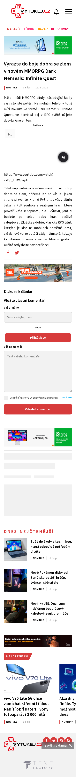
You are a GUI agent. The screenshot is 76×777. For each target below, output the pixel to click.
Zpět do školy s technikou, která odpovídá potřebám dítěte (51, 546)
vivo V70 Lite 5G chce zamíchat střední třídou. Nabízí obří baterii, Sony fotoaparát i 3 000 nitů (26, 706)
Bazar (43, 29)
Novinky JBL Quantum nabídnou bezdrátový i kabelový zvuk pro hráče (49, 608)
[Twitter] (53, 740)
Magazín (14, 29)
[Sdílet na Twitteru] (17, 254)
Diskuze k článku (18, 291)
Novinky (11, 88)
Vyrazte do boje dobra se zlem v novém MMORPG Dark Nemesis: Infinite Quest (37, 71)
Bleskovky (60, 29)
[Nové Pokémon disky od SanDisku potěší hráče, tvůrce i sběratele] (15, 580)
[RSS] (68, 740)
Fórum (29, 29)
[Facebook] (46, 740)
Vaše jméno (11, 308)
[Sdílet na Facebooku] (8, 254)
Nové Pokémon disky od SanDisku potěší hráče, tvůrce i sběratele (49, 577)
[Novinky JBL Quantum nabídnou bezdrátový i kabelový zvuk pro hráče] (15, 611)
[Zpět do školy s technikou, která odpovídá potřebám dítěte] (15, 549)
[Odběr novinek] (56, 12)
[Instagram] (61, 740)
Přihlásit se (38, 337)
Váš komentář (13, 347)
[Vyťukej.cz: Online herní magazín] (30, 11)
